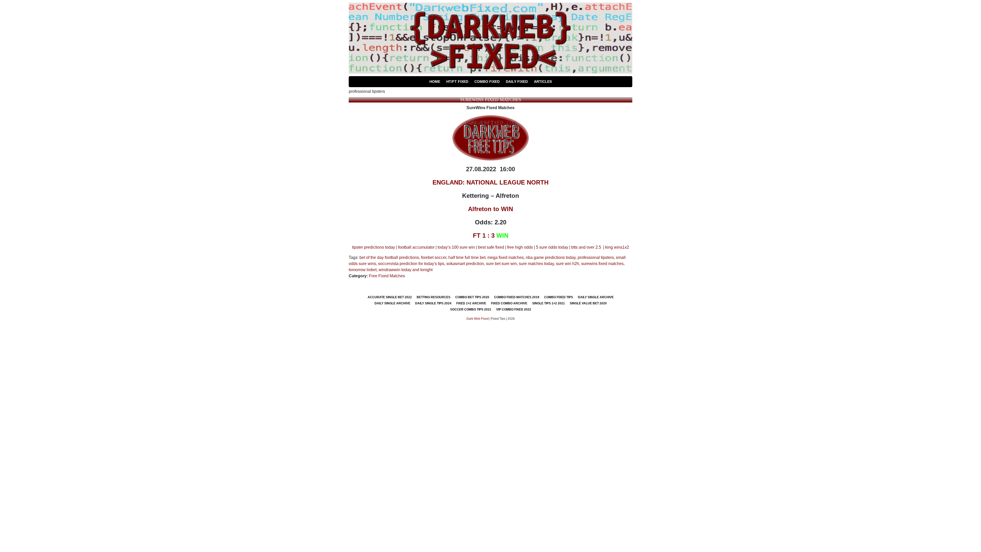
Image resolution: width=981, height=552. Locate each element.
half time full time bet (466, 257)
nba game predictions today (551, 257)
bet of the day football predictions (389, 257)
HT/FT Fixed (457, 81)
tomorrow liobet (363, 270)
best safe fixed (491, 247)
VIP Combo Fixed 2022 (513, 309)
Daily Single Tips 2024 (433, 303)
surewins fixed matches (602, 263)
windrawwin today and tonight (406, 270)
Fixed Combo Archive (509, 303)
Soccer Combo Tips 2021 (470, 309)
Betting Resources (433, 297)
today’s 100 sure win (456, 247)
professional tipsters (596, 257)
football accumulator (416, 247)
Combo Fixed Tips (558, 297)
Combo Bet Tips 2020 (472, 297)
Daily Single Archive (596, 297)
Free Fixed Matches (387, 276)
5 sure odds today (552, 247)
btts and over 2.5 (586, 247)
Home (434, 81)
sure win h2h (567, 263)
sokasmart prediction (465, 263)
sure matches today (536, 263)
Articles (543, 81)
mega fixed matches (505, 257)
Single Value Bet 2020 (588, 303)
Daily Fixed (517, 81)
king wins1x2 (617, 247)
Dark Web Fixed (477, 318)
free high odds (520, 247)
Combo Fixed (487, 81)
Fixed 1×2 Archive (471, 303)
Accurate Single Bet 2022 (390, 297)
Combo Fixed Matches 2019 (516, 297)
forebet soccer (433, 257)
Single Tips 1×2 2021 (548, 303)
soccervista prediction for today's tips (411, 263)
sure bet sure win (501, 263)
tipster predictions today (373, 247)
